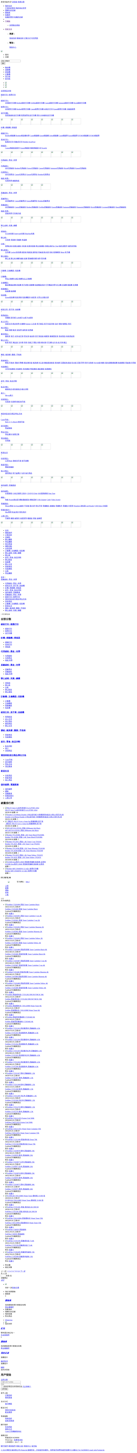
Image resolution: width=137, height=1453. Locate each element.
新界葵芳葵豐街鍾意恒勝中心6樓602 (64, 1450)
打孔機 (49, 342)
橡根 (103, 363)
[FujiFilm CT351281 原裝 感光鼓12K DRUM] (22, 1207)
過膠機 (7, 70)
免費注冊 (21, 2)
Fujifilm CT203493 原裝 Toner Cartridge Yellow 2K (23, 943)
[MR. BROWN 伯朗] (46, 410)
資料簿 (24, 330)
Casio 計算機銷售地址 (13, 1431)
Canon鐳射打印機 (51, 103)
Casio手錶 (5, 420)
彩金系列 (15, 512)
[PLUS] (36, 351)
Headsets (77, 506)
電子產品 (40, 324)
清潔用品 (5, 399)
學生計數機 (9, 279)
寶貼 (35, 342)
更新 (7, 892)
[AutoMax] (26, 267)
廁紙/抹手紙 (20, 402)
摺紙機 (69, 285)
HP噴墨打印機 (10, 109)
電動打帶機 (19, 363)
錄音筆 (33, 297)
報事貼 (65, 324)
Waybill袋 (97, 363)
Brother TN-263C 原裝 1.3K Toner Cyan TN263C (22, 844)
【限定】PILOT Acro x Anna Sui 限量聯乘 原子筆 (23, 824)
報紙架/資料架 (32, 252)
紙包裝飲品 (16, 389)
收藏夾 (7, 15)
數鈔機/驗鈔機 (10, 285)
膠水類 (43, 342)
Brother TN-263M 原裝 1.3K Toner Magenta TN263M (24, 851)
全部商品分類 (6, 91)
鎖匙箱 (24, 252)
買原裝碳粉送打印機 (13, 115)
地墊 (39, 258)
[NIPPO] (46, 189)
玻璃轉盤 (56, 252)
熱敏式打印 (18, 142)
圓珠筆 (7, 336)
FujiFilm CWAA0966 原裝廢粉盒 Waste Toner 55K (23, 1223)
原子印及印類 (49, 324)
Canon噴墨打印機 (37, 109)
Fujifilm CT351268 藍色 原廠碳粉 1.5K (19, 1089)
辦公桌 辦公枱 (10, 258)
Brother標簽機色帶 (23, 136)
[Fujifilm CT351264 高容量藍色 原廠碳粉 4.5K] (22, 1039)
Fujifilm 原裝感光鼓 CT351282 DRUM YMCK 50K (23, 999)
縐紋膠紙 (40, 369)
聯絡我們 (8, 533)
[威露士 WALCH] (36, 481)
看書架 (30, 518)
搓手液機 (25, 461)
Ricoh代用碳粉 (69, 168)
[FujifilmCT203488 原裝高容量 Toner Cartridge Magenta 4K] (27, 972)
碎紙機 (7, 72)
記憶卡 (24, 493)
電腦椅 (18, 240)
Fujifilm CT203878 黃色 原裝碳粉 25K (19, 1155)
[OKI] (76, 222)
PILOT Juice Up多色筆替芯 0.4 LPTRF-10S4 (21, 810)
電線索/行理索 (130, 363)
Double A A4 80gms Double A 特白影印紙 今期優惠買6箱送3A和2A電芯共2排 (33, 817)
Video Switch (55, 500)
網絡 (3, 497)
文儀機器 (5, 283)
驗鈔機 (7, 67)
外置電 (70, 506)
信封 (56, 324)
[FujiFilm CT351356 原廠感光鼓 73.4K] (19, 1241)
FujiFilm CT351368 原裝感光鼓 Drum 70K (20, 1144)
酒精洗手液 (17, 461)
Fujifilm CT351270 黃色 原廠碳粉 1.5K (19, 1111)
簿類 (60, 324)
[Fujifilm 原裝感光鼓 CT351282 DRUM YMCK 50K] (24, 994)
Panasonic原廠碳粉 (83, 207)
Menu (62, 252)
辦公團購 (8, 539)
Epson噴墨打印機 (59, 109)
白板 (3, 244)
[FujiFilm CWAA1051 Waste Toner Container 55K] (23, 1129)
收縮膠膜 (121, 363)
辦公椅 (4, 238)
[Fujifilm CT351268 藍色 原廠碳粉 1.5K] (20, 1084)
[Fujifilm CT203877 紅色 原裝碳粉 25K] (20, 1162)
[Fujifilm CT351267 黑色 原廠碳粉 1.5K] (20, 1073)
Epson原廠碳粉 (57, 207)
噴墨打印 (5, 107)
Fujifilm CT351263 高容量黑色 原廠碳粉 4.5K (21, 1033)
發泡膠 (57, 363)
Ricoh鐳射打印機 (80, 103)
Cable (49, 500)
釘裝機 (64, 285)
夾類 (39, 342)
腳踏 (12, 518)
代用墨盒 (5, 172)
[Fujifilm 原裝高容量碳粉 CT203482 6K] (20, 1017)
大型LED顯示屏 (43, 297)
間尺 (10, 342)
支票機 (75, 285)
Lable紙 (19, 318)
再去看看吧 (9, 1307)
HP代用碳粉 (9, 168)
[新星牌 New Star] (76, 351)
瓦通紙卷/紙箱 (65, 363)
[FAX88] (56, 124)
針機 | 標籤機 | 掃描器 (9, 127)
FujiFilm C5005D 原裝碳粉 (15, 1234)
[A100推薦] (36, 124)
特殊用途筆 (70, 336)
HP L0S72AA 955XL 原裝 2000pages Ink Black (22, 830)
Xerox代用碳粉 (32, 168)
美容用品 (8, 601)
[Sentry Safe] (36, 267)
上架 (7, 886)
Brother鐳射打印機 (23, 103)
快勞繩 (30, 330)
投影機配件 (26, 297)
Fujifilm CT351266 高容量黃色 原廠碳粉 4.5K (21, 1066)
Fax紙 (24, 318)
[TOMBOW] (66, 377)
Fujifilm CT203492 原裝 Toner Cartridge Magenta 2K (23, 931)
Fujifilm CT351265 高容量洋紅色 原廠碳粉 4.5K (22, 1055)
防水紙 (74, 363)
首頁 (7, 530)
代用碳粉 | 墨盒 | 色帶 (9, 160)
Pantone (28, 324)
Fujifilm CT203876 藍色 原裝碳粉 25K (19, 1178)
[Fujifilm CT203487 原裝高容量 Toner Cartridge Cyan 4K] (26, 961)
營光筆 (26, 336)
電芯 (69, 324)
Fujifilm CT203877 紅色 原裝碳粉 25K (19, 1166)
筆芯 (12, 336)
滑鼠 (34, 518)
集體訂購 (15, 434)
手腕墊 (7, 518)
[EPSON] (76, 156)
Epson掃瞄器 (25, 148)
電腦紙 (7, 318)
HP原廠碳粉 (9, 207)
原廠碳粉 (5, 205)
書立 (65, 342)
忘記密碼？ (27, 1386)
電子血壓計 (16, 473)
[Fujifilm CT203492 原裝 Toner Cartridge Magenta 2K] (24, 927)
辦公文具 (5, 340)
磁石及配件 (63, 246)
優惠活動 (8, 546)
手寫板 (26, 506)
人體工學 (5, 516)
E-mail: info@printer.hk (96, 1450)
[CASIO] (66, 156)
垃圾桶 (13, 402)
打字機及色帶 (50, 285)
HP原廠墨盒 (9, 201)
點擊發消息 (18, 1440)
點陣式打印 (9, 142)
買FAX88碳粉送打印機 (45, 115)
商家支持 (8, 29)
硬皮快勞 (15, 324)
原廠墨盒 (5, 199)
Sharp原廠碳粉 (120, 207)
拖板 (7, 500)
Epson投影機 (10, 297)
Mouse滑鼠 (9, 506)
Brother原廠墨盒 (44, 201)
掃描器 (4, 146)
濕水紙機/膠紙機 (111, 363)
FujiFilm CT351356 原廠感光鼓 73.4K (18, 1245)
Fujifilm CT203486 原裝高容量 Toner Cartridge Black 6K (25, 954)
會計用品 (5, 328)
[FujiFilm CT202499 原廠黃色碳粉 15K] (20, 1252)
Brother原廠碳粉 (32, 207)
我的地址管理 (21, 8)
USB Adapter (41, 500)
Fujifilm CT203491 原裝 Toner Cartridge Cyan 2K (22, 920)
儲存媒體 (5, 491)
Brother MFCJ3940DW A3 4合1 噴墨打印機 (21, 871)
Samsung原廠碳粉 (69, 207)
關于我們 (4, 1446)
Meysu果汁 (9, 395)
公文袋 (33, 324)
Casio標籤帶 (63, 136)
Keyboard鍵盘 (19, 506)
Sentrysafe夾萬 (19, 234)
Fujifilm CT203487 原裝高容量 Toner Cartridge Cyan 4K (25, 965)
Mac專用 (8, 512)
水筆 (16, 336)
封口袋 (41, 363)
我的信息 (8, 6)
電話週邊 (5, 438)
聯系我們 (12, 1446)
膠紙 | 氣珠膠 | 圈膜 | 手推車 (11, 355)
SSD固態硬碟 (43, 493)
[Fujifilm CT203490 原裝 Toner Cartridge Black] (22, 904)
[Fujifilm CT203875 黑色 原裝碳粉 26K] (20, 1184)
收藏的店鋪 (18, 17)
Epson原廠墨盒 (32, 201)
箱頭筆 (32, 336)
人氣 (7, 895)
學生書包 (8, 434)
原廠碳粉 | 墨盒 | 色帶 (9, 193)
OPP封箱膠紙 (10, 369)
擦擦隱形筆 (54, 336)
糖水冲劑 (24, 389)
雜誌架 (15, 342)
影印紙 (7, 79)
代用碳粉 (5, 166)
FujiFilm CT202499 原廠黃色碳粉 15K (19, 1256)
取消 (6, 1361)
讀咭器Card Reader (87, 506)
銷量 (7, 888)
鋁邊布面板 (31, 246)
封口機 (58, 285)
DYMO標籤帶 (94, 136)
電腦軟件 (58, 506)
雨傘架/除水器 (43, 252)
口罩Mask (8, 461)
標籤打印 (5, 133)
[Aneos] (66, 351)
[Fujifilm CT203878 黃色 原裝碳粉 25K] (20, 1151)
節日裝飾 (5, 426)
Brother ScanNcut (29, 142)
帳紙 (7, 330)
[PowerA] (6, 527)
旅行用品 (28, 473)
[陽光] (56, 410)
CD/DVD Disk (32, 493)
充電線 (7, 440)
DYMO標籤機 (83, 136)
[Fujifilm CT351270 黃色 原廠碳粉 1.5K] (20, 1107)
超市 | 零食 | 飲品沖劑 (9, 381)
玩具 (23, 473)
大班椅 (7, 240)
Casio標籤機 (34, 136)
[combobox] (11, 61)
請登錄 (14, 2)
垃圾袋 (7, 402)
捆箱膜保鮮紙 (49, 363)
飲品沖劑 (5, 387)
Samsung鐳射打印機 (65, 103)
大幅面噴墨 (71, 109)
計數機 (7, 74)
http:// (28, 882)
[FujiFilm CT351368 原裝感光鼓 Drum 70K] (21, 1139)
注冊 (17, 1288)
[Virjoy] (66, 410)
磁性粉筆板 (72, 246)
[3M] (56, 267)
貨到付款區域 (10, 1410)
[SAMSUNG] (76, 124)
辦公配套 (5, 250)
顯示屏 (32, 506)
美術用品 (62, 336)
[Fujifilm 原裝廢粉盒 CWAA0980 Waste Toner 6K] (23, 1006)
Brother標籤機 (10, 136)
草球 (86, 363)
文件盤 (21, 342)
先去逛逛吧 (5, 1335)
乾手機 (67, 252)
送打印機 (5, 113)
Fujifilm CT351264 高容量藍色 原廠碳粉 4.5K (21, 1044)
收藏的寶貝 (9, 17)
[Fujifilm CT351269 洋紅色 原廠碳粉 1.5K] (21, 1096)
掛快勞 (19, 330)
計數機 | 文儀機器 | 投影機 (10, 271)
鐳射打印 (5, 101)
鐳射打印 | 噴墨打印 (8, 95)
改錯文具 (8, 324)
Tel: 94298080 (83, 1450)
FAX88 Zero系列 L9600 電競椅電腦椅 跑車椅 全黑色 (24, 864)
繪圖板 (52, 506)
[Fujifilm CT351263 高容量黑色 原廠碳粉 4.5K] (22, 1028)
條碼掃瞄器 (34, 148)
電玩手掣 (38, 506)
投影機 (4, 295)
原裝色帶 (8, 213)
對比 (7, 913)
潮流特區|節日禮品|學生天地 (11, 414)
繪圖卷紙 (15, 181)
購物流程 (20, 38)
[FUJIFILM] (26, 124)
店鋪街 (7, 537)
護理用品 (8, 473)
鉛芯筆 (21, 336)
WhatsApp (8, 1320)
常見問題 (34, 38)
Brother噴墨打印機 (23, 109)
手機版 (7, 21)
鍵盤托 (17, 518)
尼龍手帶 (80, 363)
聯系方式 (8, 1429)
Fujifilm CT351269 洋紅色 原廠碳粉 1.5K (20, 1100)
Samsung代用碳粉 (56, 168)
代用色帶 (8, 181)
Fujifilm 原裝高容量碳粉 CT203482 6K (19, 1021)
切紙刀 (30, 342)
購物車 (7, 13)
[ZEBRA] (56, 156)
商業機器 (5, 289)
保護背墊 (23, 518)
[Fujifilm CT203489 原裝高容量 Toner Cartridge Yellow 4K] (26, 983)
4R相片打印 (48, 109)
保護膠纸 (48, 369)
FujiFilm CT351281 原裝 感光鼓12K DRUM (21, 1211)
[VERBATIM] (76, 527)
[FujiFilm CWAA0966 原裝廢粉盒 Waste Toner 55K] (24, 1218)
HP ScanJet (43, 148)
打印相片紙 (16, 213)
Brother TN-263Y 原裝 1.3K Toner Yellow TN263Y (23, 857)
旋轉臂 (39, 518)
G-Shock (14, 422)
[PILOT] (66, 267)
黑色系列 (22, 512)
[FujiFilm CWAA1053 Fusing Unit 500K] (19, 1118)
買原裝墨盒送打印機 (28, 115)
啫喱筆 (46, 336)
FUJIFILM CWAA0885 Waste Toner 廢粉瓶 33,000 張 (24, 1200)
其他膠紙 (26, 369)
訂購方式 (27, 38)
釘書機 (22, 324)
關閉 (2, 1367)
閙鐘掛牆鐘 (9, 467)
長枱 (51, 252)
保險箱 (4, 231)
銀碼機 (13, 291)
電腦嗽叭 (46, 506)
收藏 (10, 913)
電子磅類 (25, 285)
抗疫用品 (5, 458)
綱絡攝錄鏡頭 (24, 500)
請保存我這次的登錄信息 (12, 1386)
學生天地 (5, 432)
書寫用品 (5, 334)
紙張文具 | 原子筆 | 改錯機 (10, 309)
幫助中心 (12, 47)
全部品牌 (8, 548)
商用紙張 (5, 315)
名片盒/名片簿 (57, 342)
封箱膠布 (19, 369)
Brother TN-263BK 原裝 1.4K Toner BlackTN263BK (23, 837)
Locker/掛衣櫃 (16, 252)
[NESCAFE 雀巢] (36, 410)
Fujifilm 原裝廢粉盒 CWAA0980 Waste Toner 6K (22, 1010)
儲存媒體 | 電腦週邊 (8, 485)
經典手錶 (21, 422)
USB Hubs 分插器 (101, 506)
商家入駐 (19, 1446)
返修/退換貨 (9, 1421)
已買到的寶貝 (10, 8)
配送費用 (8, 1412)
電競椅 (13, 240)
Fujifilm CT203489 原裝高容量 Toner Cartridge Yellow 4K (25, 988)
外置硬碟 (8, 493)
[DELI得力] (46, 267)
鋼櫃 (18, 258)
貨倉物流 (5, 360)
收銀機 (7, 291)
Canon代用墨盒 (20, 174)
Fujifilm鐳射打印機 (37, 103)
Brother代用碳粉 (21, 168)
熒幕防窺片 (6, 510)
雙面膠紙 (33, 369)
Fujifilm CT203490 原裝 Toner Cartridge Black (21, 909)
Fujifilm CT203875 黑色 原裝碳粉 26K (19, 1189)
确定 (2, 1361)
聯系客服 (8, 1397)
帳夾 (14, 330)
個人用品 (5, 471)
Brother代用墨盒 (44, 174)
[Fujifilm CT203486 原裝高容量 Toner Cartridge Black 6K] (26, 949)
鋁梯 (25, 258)
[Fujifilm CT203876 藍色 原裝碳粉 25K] (20, 1173)
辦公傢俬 (5, 256)
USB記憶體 (16, 493)
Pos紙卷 (30, 318)
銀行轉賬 (8, 1404)
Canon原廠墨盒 (20, 201)
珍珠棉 (90, 363)
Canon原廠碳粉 (20, 207)
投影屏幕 (18, 297)
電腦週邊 (5, 504)
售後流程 (12, 38)
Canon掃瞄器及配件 (12, 148)
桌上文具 (5, 322)
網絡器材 (33, 500)
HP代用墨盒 (9, 174)
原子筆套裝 (39, 336)
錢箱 (22, 258)
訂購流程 (8, 535)
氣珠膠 (35, 363)
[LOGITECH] (76, 306)
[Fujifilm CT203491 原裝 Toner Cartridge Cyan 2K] (23, 916)
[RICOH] (66, 124)
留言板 (34, 1446)
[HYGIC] (76, 481)
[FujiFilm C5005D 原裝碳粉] (15, 1229)
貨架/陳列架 (28, 363)
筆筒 (25, 342)
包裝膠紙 (5, 367)
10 (19, 1271)
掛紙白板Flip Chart (52, 246)
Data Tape (51, 493)
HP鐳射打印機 (10, 103)
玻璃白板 (8, 246)
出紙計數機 (18, 279)
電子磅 (7, 76)
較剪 (7, 342)
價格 (7, 890)
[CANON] (16, 124)
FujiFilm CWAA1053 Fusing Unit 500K (19, 1122)
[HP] (6, 124)
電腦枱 (65, 506)
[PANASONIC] (56, 222)
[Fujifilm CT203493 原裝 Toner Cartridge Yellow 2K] (24, 938)
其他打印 (5, 139)
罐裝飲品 (8, 389)
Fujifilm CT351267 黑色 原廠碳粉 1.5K (19, 1078)
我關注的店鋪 (10, 10)
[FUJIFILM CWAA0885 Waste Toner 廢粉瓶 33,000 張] (25, 1196)
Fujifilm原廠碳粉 (45, 207)
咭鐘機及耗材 (40, 285)
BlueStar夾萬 (29, 234)
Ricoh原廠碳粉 (96, 207)
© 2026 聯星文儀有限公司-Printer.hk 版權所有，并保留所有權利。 (25, 1450)
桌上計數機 (27, 279)
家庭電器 (5, 465)
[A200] (46, 306)
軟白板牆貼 (40, 246)
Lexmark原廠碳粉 (108, 207)
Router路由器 (14, 500)
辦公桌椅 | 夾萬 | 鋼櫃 (9, 225)
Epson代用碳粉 (80, 168)
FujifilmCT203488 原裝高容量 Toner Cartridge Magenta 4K (26, 976)
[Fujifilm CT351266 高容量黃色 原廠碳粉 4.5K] (22, 1062)
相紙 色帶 (5, 178)
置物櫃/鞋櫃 (32, 258)
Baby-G (8, 422)
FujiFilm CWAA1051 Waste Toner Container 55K (22, 1133)
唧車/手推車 (9, 363)
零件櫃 (43, 258)
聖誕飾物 (8, 428)
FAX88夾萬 (9, 234)
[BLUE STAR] (36, 189)
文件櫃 (7, 252)
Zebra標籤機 (53, 136)
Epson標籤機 (44, 136)
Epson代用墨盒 (32, 174)
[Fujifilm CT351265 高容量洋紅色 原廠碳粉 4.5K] (23, 1051)
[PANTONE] (56, 351)
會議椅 (24, 240)
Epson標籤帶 (73, 136)
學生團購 (8, 542)
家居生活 (4, 453)
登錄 (13, 1288)
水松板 (24, 246)
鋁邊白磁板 (16, 246)
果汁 (3, 393)
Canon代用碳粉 (44, 168)
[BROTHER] (46, 124)
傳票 (10, 330)
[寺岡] (46, 377)
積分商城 (8, 544)
